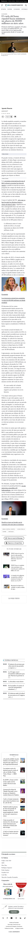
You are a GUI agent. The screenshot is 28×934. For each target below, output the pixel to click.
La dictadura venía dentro (15, 681)
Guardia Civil (5, 872)
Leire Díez (4, 875)
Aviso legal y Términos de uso (14, 924)
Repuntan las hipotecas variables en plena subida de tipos (17, 587)
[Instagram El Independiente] (16, 918)
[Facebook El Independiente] (7, 918)
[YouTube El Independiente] (11, 918)
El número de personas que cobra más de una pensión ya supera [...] (16, 666)
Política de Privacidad (14, 922)
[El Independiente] (14, 5)
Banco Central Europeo (9, 529)
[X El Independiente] (3, 918)
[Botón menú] (2, 5)
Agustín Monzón (7, 108)
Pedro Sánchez (5, 870)
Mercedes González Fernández (10, 877)
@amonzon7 (5, 111)
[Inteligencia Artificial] (8, 895)
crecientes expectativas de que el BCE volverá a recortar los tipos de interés (13, 183)
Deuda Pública (21, 529)
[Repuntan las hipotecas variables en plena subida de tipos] (6, 587)
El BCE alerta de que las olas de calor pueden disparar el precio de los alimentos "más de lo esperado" (17, 557)
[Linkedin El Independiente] (20, 918)
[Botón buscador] (26, 5)
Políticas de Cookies (9, 928)
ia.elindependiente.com (8, 898)
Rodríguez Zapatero (7, 867)
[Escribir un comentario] (15, 116)
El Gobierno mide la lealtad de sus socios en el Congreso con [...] (16, 695)
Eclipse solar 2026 (6, 860)
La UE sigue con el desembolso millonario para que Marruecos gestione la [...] (16, 674)
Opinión (3, 9)
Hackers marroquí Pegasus (21, 1)
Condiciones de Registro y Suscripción (14, 926)
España (9, 9)
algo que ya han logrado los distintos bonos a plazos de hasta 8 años (13, 202)
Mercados (11, 531)
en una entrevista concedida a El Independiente (14, 488)
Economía (17, 9)
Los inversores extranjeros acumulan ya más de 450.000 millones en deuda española (13, 300)
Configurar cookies (19, 928)
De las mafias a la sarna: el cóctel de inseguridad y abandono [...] (16, 687)
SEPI (3, 863)
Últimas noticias (11, 1)
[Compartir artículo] (3, 116)
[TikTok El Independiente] (25, 918)
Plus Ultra (4, 865)
